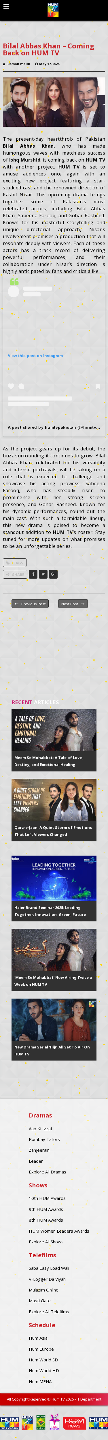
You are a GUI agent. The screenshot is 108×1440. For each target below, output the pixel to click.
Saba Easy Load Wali (49, 1268)
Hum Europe (41, 1349)
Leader (36, 1161)
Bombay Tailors (44, 1139)
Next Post (69, 603)
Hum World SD (43, 1360)
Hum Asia (38, 1338)
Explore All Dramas (47, 1172)
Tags (18, 563)
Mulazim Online (43, 1290)
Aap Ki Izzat (40, 1128)
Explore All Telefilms (49, 1311)
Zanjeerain (39, 1150)
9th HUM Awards (46, 1209)
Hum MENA (40, 1381)
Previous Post (33, 603)
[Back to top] (89, 1427)
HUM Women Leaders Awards (59, 1231)
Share (18, 574)
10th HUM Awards (47, 1198)
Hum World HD (44, 1370)
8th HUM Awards (46, 1220)
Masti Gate (40, 1300)
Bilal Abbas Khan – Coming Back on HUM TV (48, 49)
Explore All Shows (46, 1242)
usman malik (18, 63)
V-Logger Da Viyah (47, 1279)
